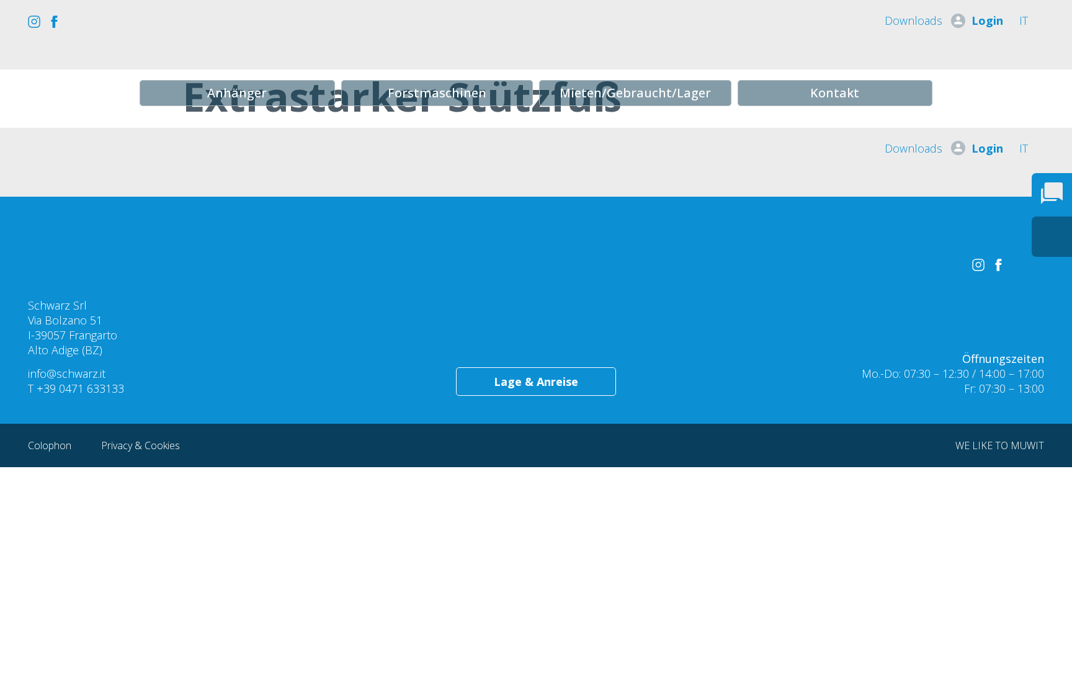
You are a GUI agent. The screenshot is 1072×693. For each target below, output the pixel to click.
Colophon (51, 445)
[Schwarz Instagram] (34, 22)
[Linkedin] (93, 22)
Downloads (913, 20)
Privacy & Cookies (140, 445)
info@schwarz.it (66, 373)
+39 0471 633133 (80, 388)
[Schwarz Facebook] (54, 22)
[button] (237, 93)
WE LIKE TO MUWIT (999, 445)
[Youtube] (74, 22)
